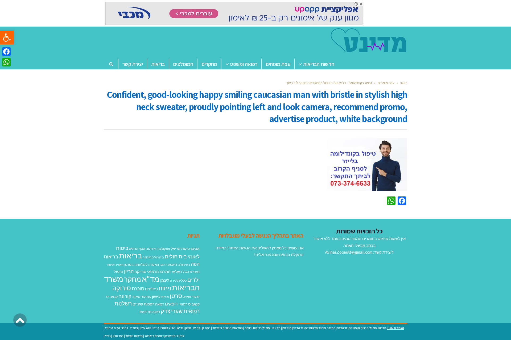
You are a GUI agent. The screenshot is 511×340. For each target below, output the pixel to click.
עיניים (165, 297)
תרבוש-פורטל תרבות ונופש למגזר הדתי (361, 328)
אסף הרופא (137, 249)
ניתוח (165, 288)
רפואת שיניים (143, 303)
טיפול (118, 271)
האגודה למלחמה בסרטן (141, 264)
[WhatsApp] (6, 62)
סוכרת (138, 288)
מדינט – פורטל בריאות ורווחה (263, 328)
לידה (173, 280)
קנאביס (112, 296)
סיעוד (196, 297)
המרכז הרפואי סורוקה (152, 271)
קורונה (124, 296)
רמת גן (206, 328)
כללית (182, 280)
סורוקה (121, 288)
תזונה (156, 312)
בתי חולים (184, 264)
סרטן (176, 295)
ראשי (403, 83)
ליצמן (164, 280)
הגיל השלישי (180, 272)
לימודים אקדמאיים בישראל (161, 336)
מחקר (132, 279)
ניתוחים (151, 288)
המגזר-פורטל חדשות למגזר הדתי (314, 328)
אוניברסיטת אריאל (185, 248)
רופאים (171, 303)
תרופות (145, 311)
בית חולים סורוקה (153, 257)
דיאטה (172, 265)
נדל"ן (107, 336)
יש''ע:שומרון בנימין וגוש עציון (157, 328)
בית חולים (176, 256)
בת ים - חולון (192, 328)
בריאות (130, 255)
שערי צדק (172, 311)
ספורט (187, 297)
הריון (129, 271)
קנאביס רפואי (189, 304)
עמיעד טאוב (141, 296)
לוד (182, 336)
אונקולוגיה (163, 248)
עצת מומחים (386, 83)
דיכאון (163, 264)
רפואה (159, 304)
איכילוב (151, 248)
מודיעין (286, 328)
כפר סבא (118, 336)
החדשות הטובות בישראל (227, 328)
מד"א (150, 278)
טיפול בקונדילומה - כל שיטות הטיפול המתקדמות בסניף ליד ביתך (329, 83)
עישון (156, 296)
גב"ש (180, 328)
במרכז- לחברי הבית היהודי (121, 328)
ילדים (193, 279)
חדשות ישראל (134, 336)
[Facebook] (6, 51)
